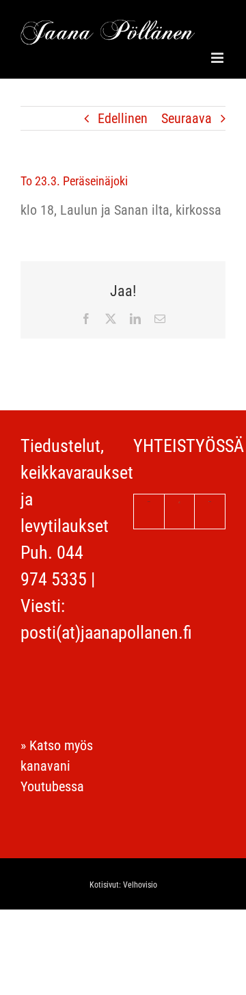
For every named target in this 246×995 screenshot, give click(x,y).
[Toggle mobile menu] (218, 58)
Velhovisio (140, 885)
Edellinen (123, 118)
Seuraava (186, 118)
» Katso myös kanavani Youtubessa (56, 766)
